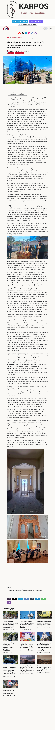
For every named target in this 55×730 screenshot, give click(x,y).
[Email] (9, 599)
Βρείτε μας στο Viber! (36, 21)
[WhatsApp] (43, 599)
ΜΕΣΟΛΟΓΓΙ (11, 53)
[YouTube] (19, 33)
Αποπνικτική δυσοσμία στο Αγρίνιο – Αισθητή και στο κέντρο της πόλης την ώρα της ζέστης (44, 668)
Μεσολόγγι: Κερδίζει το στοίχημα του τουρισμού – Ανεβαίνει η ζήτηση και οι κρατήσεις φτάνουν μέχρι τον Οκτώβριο (27, 669)
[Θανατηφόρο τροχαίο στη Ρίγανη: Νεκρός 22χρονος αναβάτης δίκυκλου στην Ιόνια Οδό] (44, 615)
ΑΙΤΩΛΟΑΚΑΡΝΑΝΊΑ (19, 53)
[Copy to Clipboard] (32, 599)
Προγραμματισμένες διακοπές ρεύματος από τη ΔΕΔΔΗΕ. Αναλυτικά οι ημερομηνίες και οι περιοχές (27, 624)
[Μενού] (50, 28)
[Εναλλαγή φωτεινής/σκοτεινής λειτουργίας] (45, 28)
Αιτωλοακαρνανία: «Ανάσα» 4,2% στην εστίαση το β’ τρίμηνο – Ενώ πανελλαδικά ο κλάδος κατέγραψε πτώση (10, 624)
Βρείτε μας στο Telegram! (21, 21)
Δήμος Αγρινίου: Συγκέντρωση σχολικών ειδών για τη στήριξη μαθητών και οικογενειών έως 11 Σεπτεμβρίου (27, 646)
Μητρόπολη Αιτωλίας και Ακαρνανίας (32, 590)
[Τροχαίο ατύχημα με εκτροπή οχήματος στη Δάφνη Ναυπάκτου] (10, 684)
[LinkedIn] (37, 599)
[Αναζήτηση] (41, 28)
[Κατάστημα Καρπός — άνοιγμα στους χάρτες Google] (27, 9)
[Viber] (36, 33)
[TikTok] (23, 33)
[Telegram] (26, 33)
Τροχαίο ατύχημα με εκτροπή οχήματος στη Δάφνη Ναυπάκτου (9, 692)
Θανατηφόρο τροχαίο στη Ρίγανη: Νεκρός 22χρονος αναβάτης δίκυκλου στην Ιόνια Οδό (44, 624)
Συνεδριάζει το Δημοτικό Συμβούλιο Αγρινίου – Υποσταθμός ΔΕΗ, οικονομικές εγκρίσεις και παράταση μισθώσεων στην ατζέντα (44, 646)
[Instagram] (29, 33)
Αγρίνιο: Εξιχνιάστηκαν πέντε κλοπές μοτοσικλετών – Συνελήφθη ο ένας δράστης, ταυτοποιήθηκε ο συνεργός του (10, 646)
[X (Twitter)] (14, 599)
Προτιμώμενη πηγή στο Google (28, 24)
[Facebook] (32, 33)
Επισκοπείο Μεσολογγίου (14, 590)
